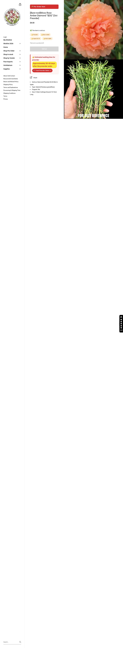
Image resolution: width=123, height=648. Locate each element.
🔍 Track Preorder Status (42, 70)
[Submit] (20, 642)
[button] (121, 323)
